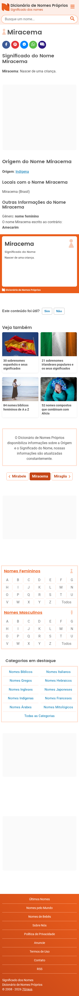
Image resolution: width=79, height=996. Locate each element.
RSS (39, 969)
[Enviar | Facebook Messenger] (24, 45)
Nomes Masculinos (23, 612)
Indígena (22, 171)
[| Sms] (42, 45)
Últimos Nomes (39, 899)
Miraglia (60, 476)
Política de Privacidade (39, 934)
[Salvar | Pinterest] (15, 45)
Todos (66, 602)
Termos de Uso (40, 951)
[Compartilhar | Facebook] (6, 45)
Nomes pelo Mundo (39, 908)
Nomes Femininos (22, 571)
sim (47, 311)
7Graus (27, 989)
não (59, 311)
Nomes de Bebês (39, 916)
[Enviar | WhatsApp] (33, 45)
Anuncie (39, 943)
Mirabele (19, 476)
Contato (39, 960)
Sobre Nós (39, 925)
